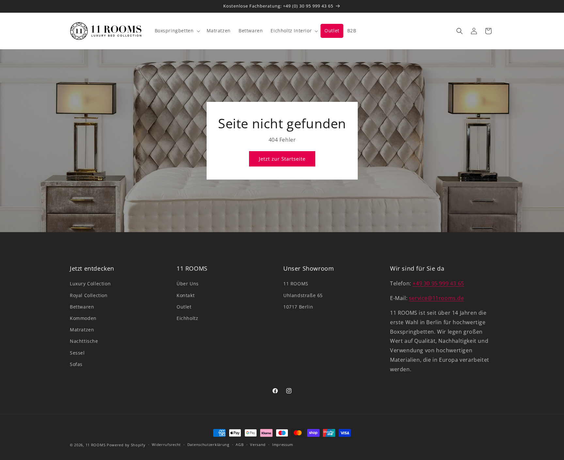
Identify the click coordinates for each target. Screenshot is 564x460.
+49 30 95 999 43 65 (438, 283)
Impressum (282, 444)
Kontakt (186, 295)
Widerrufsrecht (166, 444)
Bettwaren (82, 307)
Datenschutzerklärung (208, 444)
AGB (239, 444)
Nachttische (84, 341)
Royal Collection (89, 295)
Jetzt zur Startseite (282, 158)
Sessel (77, 353)
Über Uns (188, 283)
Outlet (184, 307)
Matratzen (82, 329)
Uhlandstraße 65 (303, 295)
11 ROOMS (295, 283)
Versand (258, 444)
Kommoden (83, 318)
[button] (177, 31)
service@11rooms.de (436, 298)
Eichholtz (187, 318)
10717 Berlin (298, 307)
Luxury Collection (90, 283)
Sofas (76, 364)
